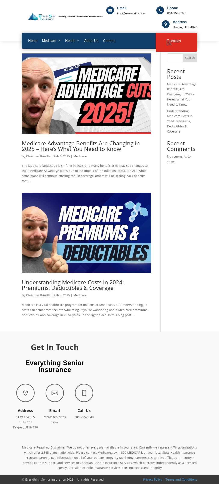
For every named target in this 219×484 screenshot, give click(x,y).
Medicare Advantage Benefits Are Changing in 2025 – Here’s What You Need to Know (81, 146)
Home (32, 41)
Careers (109, 41)
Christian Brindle (38, 156)
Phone (172, 8)
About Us (91, 41)
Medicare (49, 41)
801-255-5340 (84, 417)
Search (190, 58)
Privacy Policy (152, 479)
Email (121, 8)
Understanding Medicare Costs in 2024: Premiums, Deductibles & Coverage (73, 285)
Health (70, 41)
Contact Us (173, 42)
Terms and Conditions (181, 479)
